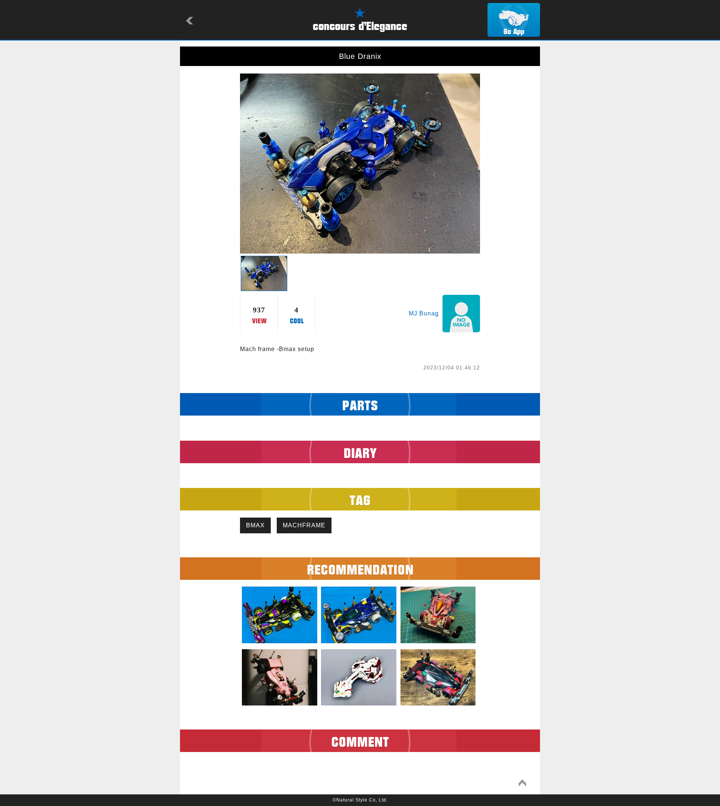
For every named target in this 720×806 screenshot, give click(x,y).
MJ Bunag (424, 313)
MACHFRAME (304, 525)
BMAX (255, 525)
